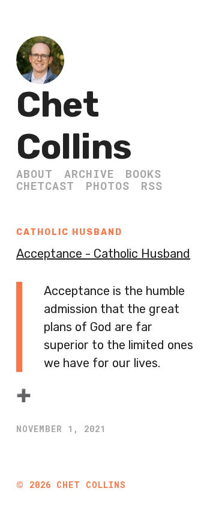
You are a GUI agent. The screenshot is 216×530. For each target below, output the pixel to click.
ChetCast (45, 185)
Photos (108, 185)
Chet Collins (74, 126)
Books (143, 173)
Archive (89, 173)
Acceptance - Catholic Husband (103, 253)
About (34, 173)
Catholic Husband (69, 232)
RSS (152, 185)
